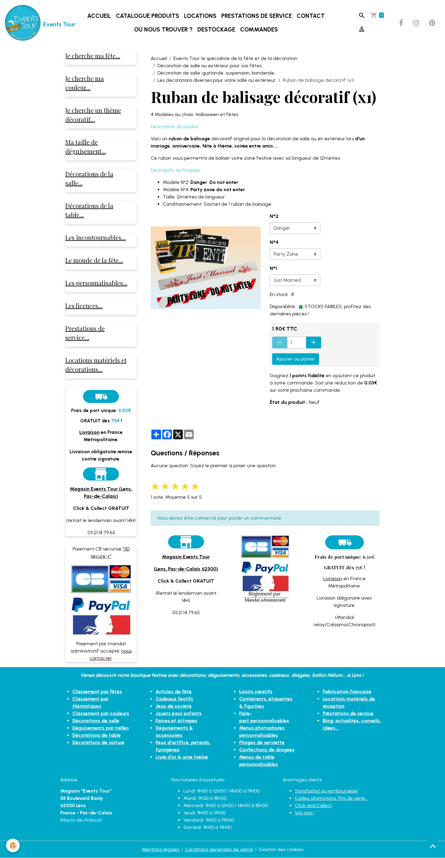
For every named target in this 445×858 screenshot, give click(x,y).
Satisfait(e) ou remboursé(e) (326, 791)
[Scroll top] (432, 845)
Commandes (259, 29)
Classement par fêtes (97, 691)
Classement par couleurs (100, 713)
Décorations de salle (95, 720)
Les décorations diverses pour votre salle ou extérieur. (216, 80)
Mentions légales (160, 849)
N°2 (274, 216)
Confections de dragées (267, 750)
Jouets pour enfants (179, 713)
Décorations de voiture (98, 742)
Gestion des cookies (281, 849)
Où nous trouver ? (163, 29)
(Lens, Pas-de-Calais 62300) (186, 569)
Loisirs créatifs (255, 691)
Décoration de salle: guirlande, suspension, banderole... (217, 73)
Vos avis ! (304, 813)
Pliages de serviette (262, 742)
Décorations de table (96, 735)
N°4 (274, 242)
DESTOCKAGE (216, 29)
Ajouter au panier (295, 359)
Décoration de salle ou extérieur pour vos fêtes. (209, 65)
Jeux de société (174, 706)
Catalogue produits (147, 15)
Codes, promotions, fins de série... (331, 798)
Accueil (99, 15)
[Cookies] (13, 845)
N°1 (273, 268)
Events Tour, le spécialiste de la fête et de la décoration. (235, 58)
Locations (200, 15)
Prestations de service (256, 15)
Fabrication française (347, 691)
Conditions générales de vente (219, 849)
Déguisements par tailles (100, 728)
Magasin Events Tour (186, 557)
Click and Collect (313, 805)
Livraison (332, 578)
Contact (311, 15)
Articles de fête (174, 691)
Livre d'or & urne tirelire (182, 757)
